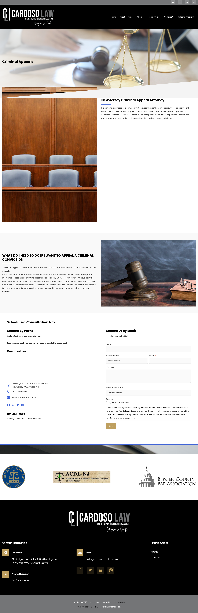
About (140, 17)
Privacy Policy (83, 607)
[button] (80, 570)
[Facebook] (173, 2)
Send (111, 426)
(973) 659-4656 (20, 580)
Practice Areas (126, 17)
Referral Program (186, 17)
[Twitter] (180, 2)
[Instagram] (194, 2)
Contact (155, 557)
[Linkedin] (187, 2)
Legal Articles (154, 17)
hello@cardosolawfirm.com (102, 559)
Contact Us (169, 17)
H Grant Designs (119, 602)
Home (113, 17)
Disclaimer (95, 607)
